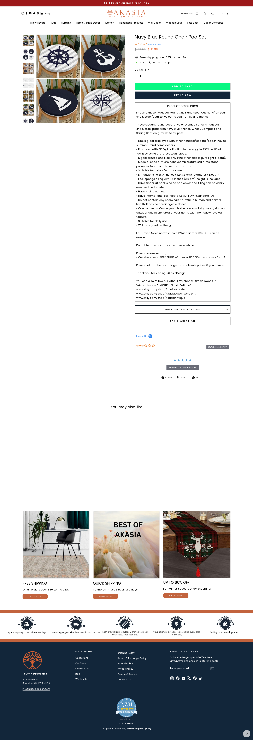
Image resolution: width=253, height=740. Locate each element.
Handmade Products (131, 22)
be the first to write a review (183, 367)
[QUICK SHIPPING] (126, 545)
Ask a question (182, 321)
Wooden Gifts (174, 22)
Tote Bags (193, 22)
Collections (81, 657)
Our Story (80, 663)
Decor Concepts (213, 22)
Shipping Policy (126, 652)
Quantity (142, 69)
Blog (47, 13)
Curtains (66, 22)
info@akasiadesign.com (36, 689)
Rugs (53, 22)
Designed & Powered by (126, 728)
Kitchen (109, 22)
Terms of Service (127, 674)
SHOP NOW (35, 596)
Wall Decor (154, 22)
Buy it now (182, 95)
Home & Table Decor (88, 22)
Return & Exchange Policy (132, 658)
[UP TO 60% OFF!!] (196, 544)
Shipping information (183, 309)
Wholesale (187, 13)
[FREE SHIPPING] (56, 545)
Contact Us (82, 668)
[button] (217, 347)
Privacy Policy (125, 668)
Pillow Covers (37, 22)
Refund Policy (125, 663)
